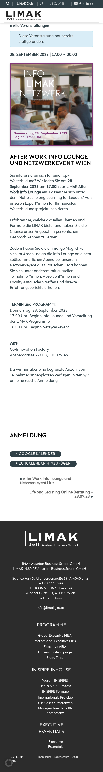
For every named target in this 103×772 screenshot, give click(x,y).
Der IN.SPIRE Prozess (55, 686)
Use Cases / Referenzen (55, 703)
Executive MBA (55, 647)
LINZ (53, 3)
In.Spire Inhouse (51, 670)
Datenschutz (61, 757)
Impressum (44, 757)
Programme (51, 625)
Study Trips (55, 658)
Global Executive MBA (55, 636)
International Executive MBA (55, 641)
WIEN (62, 3)
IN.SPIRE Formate (55, 692)
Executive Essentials (55, 744)
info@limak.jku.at (50, 608)
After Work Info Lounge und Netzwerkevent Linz (45, 481)
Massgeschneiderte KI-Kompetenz (55, 711)
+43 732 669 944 (50, 583)
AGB (75, 757)
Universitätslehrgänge (55, 652)
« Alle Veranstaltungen (29, 26)
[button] (9, 763)
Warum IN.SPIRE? (55, 681)
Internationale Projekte (55, 698)
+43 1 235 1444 (50, 598)
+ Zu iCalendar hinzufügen (43, 464)
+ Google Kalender (36, 454)
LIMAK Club (25, 3)
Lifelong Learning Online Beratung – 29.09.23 (61, 494)
